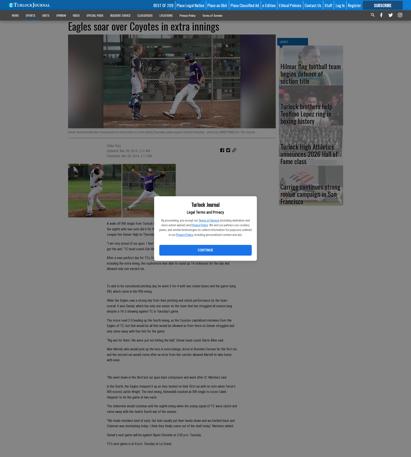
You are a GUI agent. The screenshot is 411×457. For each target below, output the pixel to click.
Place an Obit (217, 5)
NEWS (15, 15)
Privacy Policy (199, 225)
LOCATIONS (166, 15)
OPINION (61, 15)
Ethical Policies (290, 5)
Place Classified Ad (245, 5)
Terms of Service (209, 220)
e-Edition (268, 5)
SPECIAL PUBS (94, 15)
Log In (340, 5)
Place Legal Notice (190, 5)
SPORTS (30, 15)
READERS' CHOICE (120, 15)
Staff (328, 5)
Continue (205, 250)
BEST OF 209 (163, 5)
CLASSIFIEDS (145, 15)
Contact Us (313, 5)
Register (354, 5)
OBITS (45, 15)
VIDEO (76, 15)
